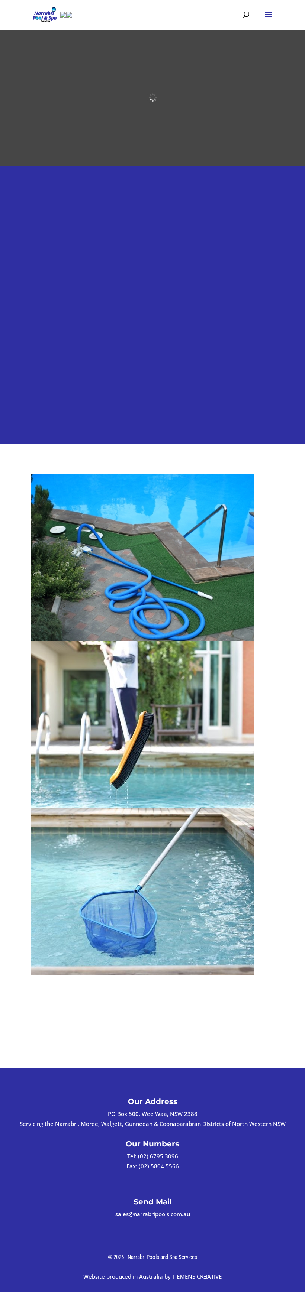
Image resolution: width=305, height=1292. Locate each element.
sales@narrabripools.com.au (152, 1214)
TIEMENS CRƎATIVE (197, 1276)
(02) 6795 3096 (158, 1156)
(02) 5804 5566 (159, 1166)
